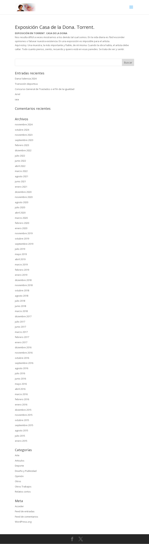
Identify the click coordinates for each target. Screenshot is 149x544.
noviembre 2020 (24, 197)
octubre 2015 (22, 420)
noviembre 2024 (24, 124)
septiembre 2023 (24, 140)
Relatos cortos (23, 491)
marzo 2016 (21, 394)
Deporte (19, 465)
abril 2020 (20, 212)
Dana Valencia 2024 (26, 78)
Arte (17, 455)
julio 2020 (20, 207)
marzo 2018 (21, 311)
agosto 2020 (21, 202)
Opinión (19, 476)
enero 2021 (21, 186)
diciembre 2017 (23, 316)
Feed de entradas (25, 511)
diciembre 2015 (23, 409)
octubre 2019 (22, 238)
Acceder (19, 506)
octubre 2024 (22, 129)
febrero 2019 (22, 269)
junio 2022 (20, 160)
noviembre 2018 (24, 285)
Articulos (19, 460)
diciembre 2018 (23, 280)
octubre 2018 (22, 290)
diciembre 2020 (23, 192)
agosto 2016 (21, 368)
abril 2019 (20, 259)
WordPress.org (23, 521)
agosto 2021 (21, 176)
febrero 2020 (22, 223)
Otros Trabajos (23, 486)
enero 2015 (21, 440)
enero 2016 (21, 404)
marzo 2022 (21, 171)
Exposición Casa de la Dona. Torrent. (54, 27)
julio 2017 (20, 321)
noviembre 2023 (24, 134)
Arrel (17, 94)
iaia (17, 99)
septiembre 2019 (24, 243)
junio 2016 (20, 378)
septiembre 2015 (24, 425)
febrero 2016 (22, 399)
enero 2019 (21, 274)
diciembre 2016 (23, 347)
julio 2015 (20, 435)
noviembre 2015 (24, 414)
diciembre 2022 (23, 150)
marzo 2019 (21, 264)
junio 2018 (20, 306)
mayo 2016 (21, 383)
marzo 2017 (21, 332)
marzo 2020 (21, 217)
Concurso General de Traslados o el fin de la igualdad (44, 89)
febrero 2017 (22, 337)
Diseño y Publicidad (26, 471)
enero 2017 (21, 342)
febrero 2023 (22, 145)
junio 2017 (20, 326)
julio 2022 (20, 155)
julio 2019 (20, 249)
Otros (18, 481)
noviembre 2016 (24, 352)
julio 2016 (20, 373)
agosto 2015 (21, 430)
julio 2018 (20, 300)
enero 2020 (21, 228)
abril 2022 (20, 166)
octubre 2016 (22, 358)
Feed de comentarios (26, 516)
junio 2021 (20, 181)
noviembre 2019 (24, 233)
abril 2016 (20, 389)
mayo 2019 (21, 254)
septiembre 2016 (24, 363)
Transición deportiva (26, 83)
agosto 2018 (21, 295)
